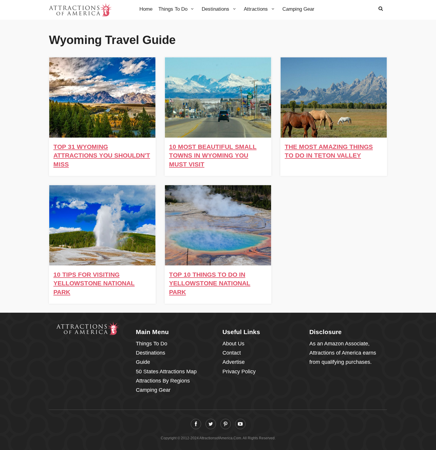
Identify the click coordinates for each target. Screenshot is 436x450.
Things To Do (173, 9)
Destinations (216, 9)
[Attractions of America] (88, 328)
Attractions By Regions (163, 381)
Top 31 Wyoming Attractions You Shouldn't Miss (101, 155)
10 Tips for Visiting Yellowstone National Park (94, 283)
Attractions (256, 9)
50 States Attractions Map (166, 372)
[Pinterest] (225, 424)
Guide (143, 362)
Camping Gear (298, 9)
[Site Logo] (80, 9)
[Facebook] (196, 424)
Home (145, 9)
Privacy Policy (239, 372)
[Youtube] (240, 424)
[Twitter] (211, 424)
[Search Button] (381, 8)
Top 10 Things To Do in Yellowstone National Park (209, 283)
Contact (231, 353)
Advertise (233, 362)
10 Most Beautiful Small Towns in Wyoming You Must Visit (213, 155)
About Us (233, 344)
